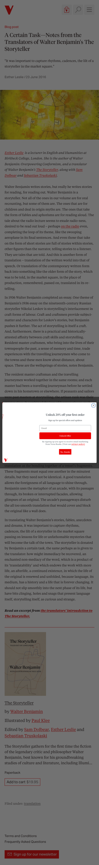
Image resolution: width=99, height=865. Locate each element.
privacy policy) (78, 444)
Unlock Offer (65, 435)
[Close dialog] (93, 405)
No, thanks (65, 451)
